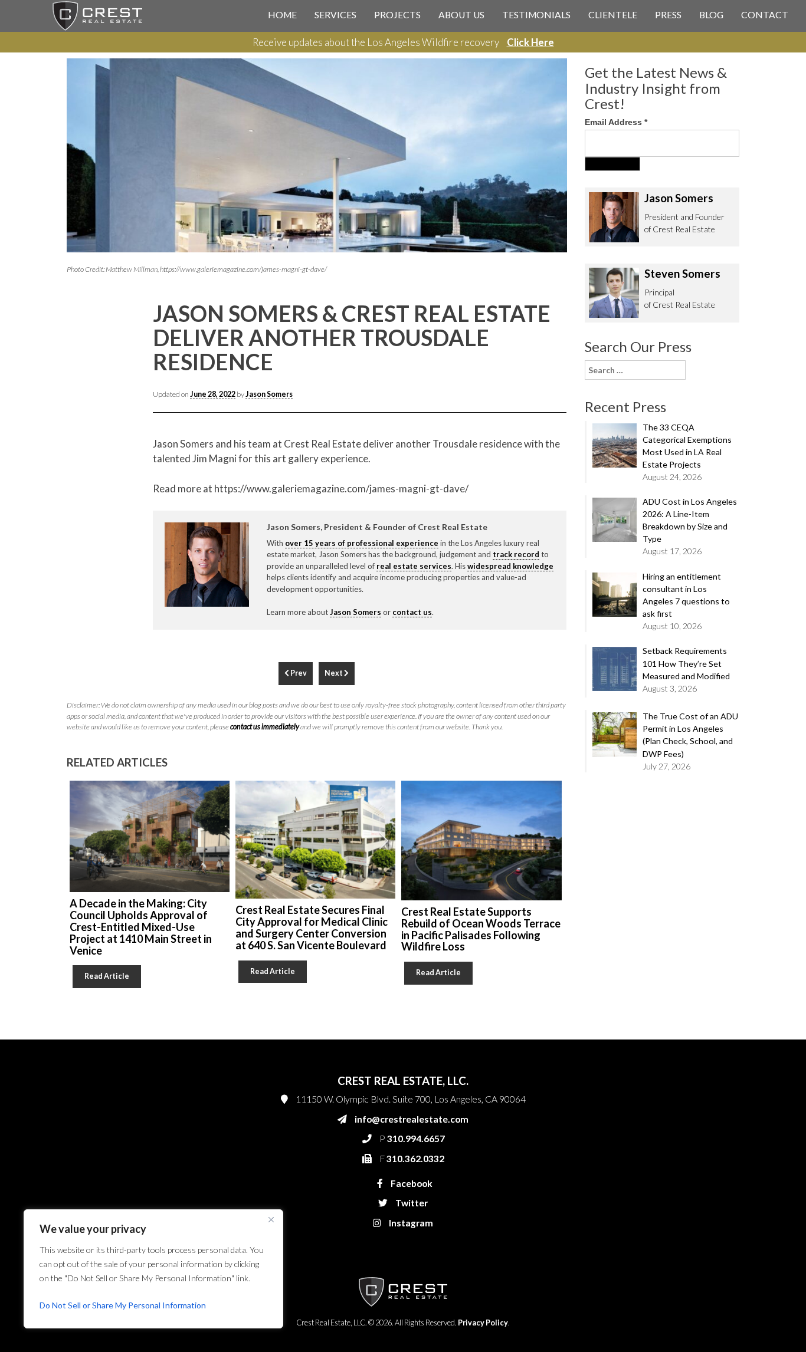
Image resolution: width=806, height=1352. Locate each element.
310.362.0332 (536, 278)
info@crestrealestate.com (557, 231)
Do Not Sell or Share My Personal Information (123, 1305)
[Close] (271, 1219)
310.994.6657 (538, 254)
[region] (153, 1268)
